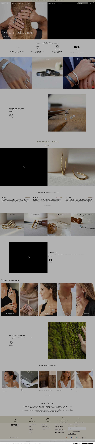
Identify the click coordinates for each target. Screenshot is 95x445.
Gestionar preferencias (76, 443)
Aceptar (88, 443)
